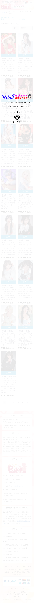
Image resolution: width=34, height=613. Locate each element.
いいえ (17, 121)
